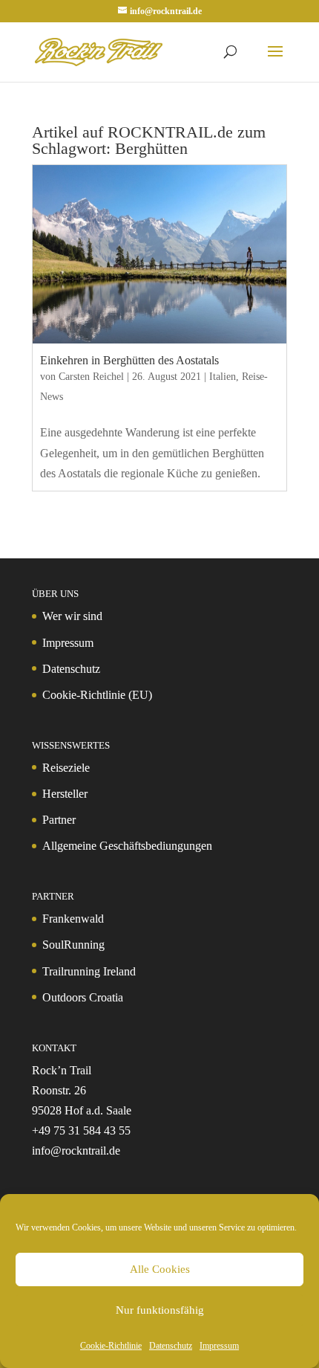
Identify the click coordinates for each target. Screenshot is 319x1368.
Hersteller (65, 793)
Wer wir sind (72, 616)
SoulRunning (73, 944)
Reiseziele (66, 767)
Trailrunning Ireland (89, 971)
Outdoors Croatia (82, 997)
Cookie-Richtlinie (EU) (97, 694)
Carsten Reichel (91, 376)
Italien (222, 376)
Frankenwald (73, 918)
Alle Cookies (160, 1269)
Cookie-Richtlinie (111, 1345)
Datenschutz (170, 1345)
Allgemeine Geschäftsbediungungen (127, 845)
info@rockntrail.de (76, 1150)
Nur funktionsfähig (160, 1310)
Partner (59, 819)
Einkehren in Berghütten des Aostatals (129, 360)
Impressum (219, 1345)
